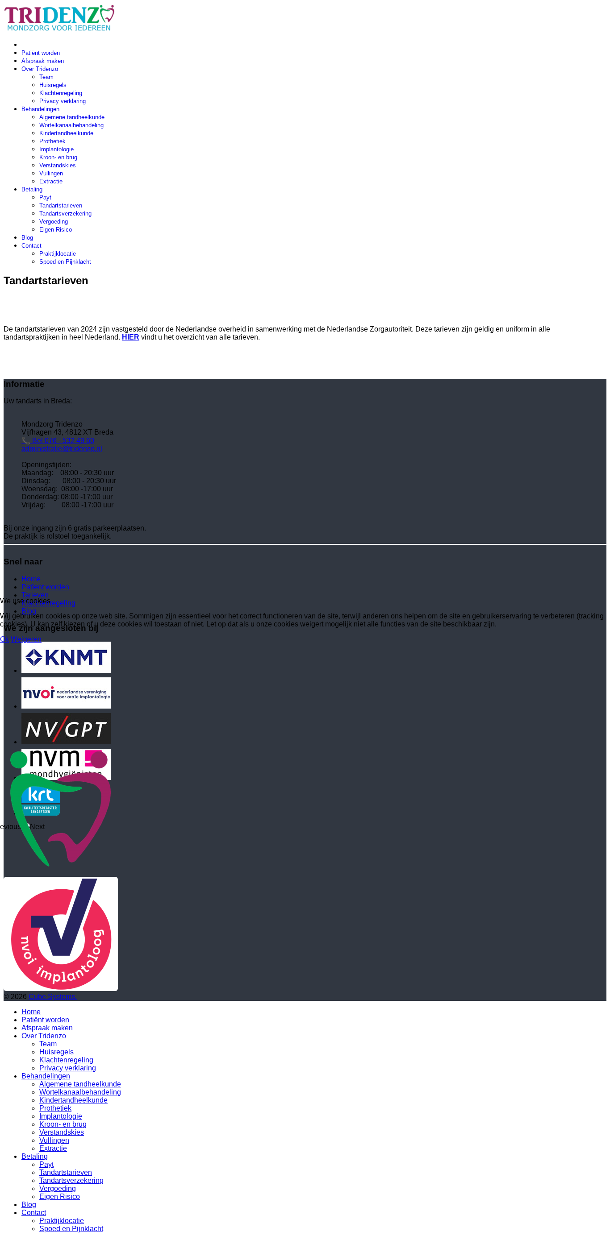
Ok (4, 639)
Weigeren (26, 639)
